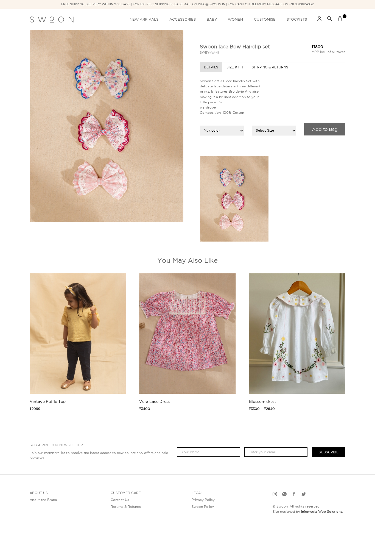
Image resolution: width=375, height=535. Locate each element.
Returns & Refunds (126, 506)
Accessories (182, 19)
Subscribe (328, 452)
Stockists (297, 19)
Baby (212, 19)
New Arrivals (144, 19)
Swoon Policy (203, 506)
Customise (265, 19)
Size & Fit (235, 67)
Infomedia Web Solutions (321, 511)
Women (235, 19)
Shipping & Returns (270, 67)
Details (211, 67)
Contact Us (120, 499)
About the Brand (43, 499)
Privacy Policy (203, 499)
